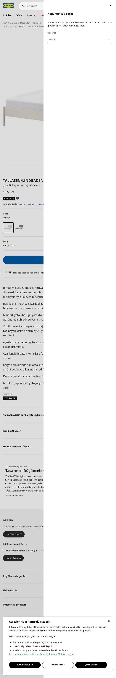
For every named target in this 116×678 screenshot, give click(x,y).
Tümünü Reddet (58, 664)
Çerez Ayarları (91, 664)
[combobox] (80, 39)
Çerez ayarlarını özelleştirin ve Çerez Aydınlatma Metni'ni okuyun (41, 654)
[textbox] (80, 39)
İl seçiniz (52, 32)
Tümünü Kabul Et (25, 664)
